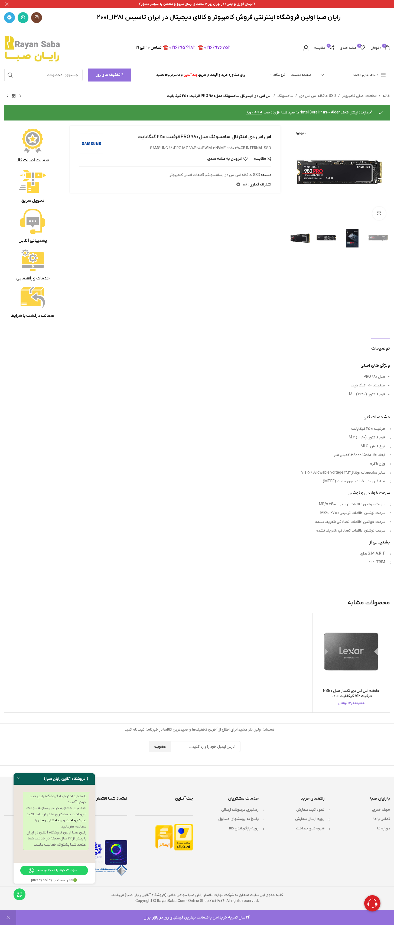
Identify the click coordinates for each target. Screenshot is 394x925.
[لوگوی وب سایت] (33, 47)
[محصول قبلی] (20, 96)
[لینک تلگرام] (9, 17)
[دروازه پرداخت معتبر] (183, 836)
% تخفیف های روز (109, 74)
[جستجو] (10, 75)
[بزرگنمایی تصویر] (379, 213)
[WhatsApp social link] (23, 17)
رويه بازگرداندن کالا (244, 828)
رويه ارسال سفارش (309, 819)
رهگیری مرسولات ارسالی (240, 809)
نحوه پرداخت (76, 820)
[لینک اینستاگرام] (36, 17)
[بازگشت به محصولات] (14, 96)
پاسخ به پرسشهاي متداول (238, 819)
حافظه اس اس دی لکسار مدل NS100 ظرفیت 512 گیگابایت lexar (351, 693)
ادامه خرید (254, 112)
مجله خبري (381, 809)
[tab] (380, 346)
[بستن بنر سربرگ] (7, 4)
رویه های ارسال (50, 820)
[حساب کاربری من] (306, 47)
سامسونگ (285, 96)
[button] (383, 238)
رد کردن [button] (8, 917)
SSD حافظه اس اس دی (317, 96)
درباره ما (383, 828)
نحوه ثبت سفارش (310, 809)
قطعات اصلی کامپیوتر (359, 96)
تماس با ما (381, 819)
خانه (386, 96)
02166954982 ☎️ (179, 47)
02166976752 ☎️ (214, 47)
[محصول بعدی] (7, 96)
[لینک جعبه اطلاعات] (33, 146)
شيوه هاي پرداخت (310, 828)
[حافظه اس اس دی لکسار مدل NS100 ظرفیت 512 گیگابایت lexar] (351, 651)
